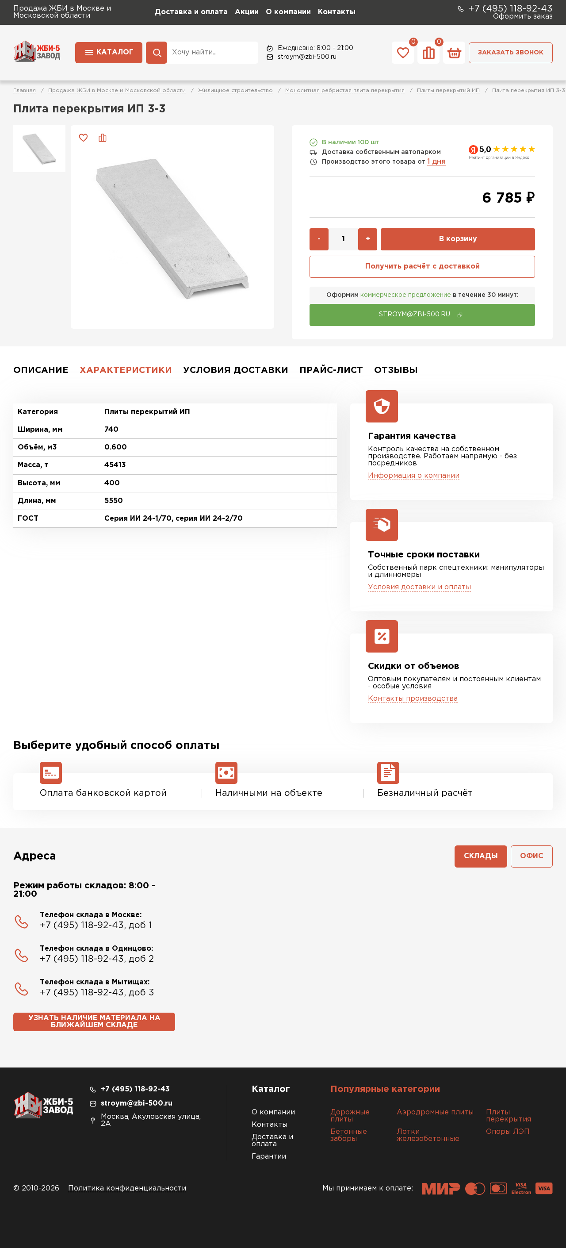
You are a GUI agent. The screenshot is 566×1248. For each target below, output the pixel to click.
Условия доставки (235, 370)
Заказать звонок (510, 52)
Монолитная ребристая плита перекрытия (345, 90)
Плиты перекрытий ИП (448, 90)
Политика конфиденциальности (127, 1188)
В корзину (458, 239)
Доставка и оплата (191, 12)
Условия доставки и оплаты (419, 587)
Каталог (115, 52)
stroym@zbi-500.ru (307, 57)
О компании (288, 12)
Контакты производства (413, 698)
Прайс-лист (331, 370)
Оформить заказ (523, 16)
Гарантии (269, 1156)
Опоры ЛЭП (508, 1132)
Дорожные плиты (350, 1116)
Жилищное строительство (235, 90)
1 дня (436, 161)
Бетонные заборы (348, 1135)
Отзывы (396, 370)
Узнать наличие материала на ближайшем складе (94, 1022)
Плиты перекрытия (508, 1116)
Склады (481, 856)
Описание (41, 370)
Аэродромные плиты (435, 1112)
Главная (24, 90)
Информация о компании (413, 475)
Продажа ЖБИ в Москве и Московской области (117, 90)
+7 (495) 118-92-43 (511, 9)
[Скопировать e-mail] (460, 315)
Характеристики (126, 370)
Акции (247, 12)
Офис (531, 856)
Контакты (337, 12)
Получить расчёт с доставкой (422, 266)
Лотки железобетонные (428, 1135)
